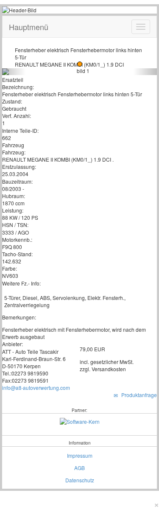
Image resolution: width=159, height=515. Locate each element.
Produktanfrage (138, 394)
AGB (79, 467)
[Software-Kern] (80, 420)
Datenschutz (79, 480)
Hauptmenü (28, 26)
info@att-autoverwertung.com (36, 387)
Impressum (79, 455)
